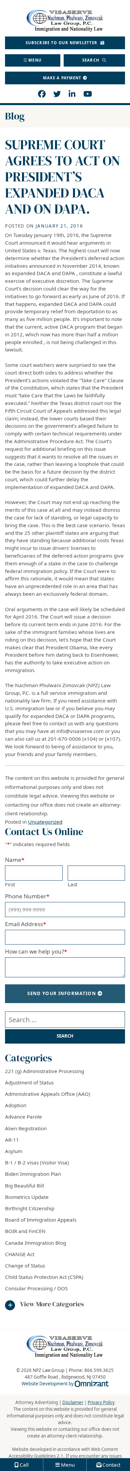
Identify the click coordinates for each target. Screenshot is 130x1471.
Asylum (13, 1151)
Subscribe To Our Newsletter (62, 42)
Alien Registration (26, 1128)
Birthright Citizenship (29, 1208)
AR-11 (12, 1139)
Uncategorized (45, 821)
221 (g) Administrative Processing (44, 1071)
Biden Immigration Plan (33, 1173)
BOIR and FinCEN (25, 1231)
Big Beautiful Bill (24, 1185)
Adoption (15, 1105)
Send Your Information (61, 993)
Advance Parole (23, 1116)
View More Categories (52, 1304)
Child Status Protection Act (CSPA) (44, 1277)
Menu (35, 60)
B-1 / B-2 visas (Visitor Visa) (37, 1162)
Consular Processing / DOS (36, 1288)
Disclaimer (72, 1402)
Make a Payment (62, 77)
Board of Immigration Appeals (40, 1219)
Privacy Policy (101, 1402)
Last (72, 884)
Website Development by (65, 1384)
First (10, 884)
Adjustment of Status (29, 1082)
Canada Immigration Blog (35, 1242)
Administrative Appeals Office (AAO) (47, 1093)
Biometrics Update (27, 1197)
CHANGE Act (19, 1254)
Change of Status (25, 1265)
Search (91, 60)
